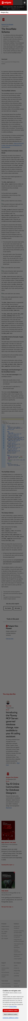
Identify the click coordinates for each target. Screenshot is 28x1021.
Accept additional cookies (11, 1010)
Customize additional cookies (10, 1017)
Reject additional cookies (10, 1014)
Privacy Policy (13, 1006)
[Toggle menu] (24, 2)
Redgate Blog (4, 12)
